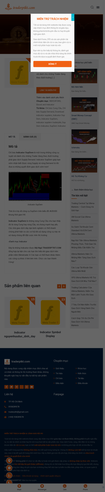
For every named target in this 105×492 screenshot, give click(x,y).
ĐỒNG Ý (52, 64)
